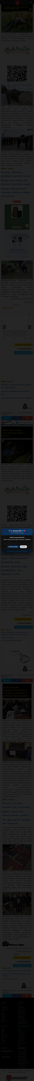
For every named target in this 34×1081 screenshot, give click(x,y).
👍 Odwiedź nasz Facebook (12, 546)
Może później (23, 546)
